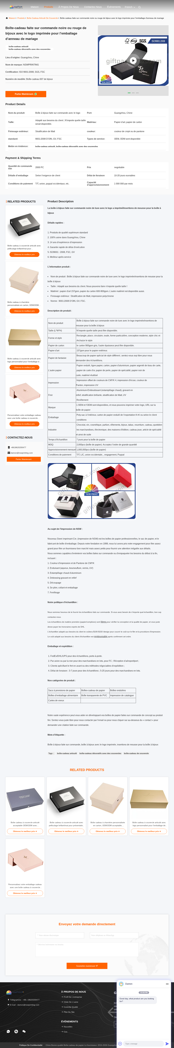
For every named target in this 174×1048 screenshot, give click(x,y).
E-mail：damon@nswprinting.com (24, 1005)
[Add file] (120, 1044)
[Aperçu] (16, 7)
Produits (48, 7)
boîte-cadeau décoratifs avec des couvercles (100, 753)
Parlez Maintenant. (24, 94)
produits (20, 18)
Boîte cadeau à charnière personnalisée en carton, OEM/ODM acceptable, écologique (23, 305)
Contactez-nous (93, 7)
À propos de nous (68, 7)
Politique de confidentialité (30, 1045)
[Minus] (167, 984)
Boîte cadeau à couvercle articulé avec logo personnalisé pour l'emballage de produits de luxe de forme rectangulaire (24, 362)
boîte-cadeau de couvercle (136, 753)
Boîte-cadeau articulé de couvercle (42, 18)
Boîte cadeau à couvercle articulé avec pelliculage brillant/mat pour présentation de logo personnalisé (24, 249)
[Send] (167, 1044)
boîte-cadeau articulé (67, 753)
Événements (114, 7)
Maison (35, 7)
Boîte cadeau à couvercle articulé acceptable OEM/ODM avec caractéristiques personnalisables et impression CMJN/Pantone (25, 824)
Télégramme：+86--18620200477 (25, 1000)
